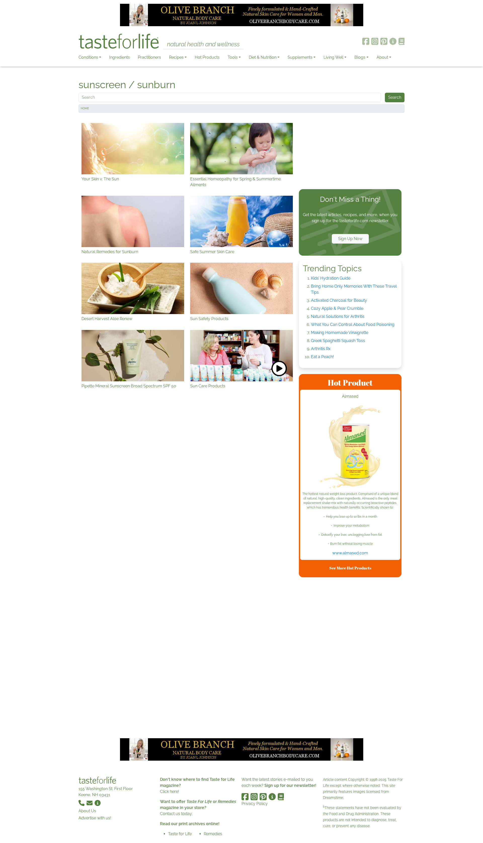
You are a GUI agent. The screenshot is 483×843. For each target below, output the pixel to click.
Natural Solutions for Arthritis (338, 316)
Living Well (333, 57)
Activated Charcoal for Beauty (339, 300)
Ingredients (119, 57)
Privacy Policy (255, 803)
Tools (233, 57)
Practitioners (149, 57)
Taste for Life (180, 833)
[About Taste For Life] (392, 41)
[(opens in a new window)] (350, 447)
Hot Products (207, 57)
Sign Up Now (350, 238)
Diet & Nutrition (262, 57)
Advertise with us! (94, 818)
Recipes (176, 57)
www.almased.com (350, 553)
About (382, 57)
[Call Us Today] (82, 802)
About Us (87, 810)
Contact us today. (176, 813)
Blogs (359, 57)
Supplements (300, 57)
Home (85, 108)
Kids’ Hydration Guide (330, 278)
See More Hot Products (350, 568)
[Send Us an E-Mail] (90, 802)
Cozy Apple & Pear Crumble (337, 308)
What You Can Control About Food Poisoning (352, 324)
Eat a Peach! (322, 356)
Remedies (213, 833)
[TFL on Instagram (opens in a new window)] (374, 41)
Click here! (169, 791)
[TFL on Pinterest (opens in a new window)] (383, 41)
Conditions (88, 57)
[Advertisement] (350, 152)
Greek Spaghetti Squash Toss (338, 340)
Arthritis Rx (321, 348)
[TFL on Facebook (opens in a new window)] (365, 41)
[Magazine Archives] (401, 41)
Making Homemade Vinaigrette (339, 332)
